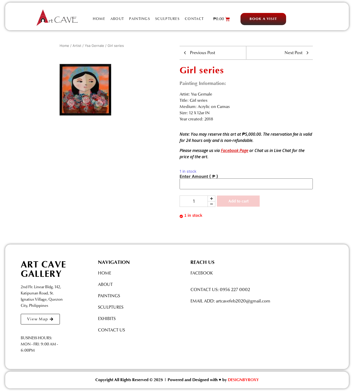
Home (99, 19)
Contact (194, 19)
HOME (104, 273)
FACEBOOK (201, 273)
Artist (77, 46)
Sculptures (167, 19)
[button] (263, 19)
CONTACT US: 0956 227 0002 (220, 289)
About (117, 19)
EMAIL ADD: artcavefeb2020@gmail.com (230, 301)
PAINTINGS (109, 296)
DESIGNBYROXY (243, 380)
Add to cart (238, 201)
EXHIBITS (107, 318)
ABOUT (105, 284)
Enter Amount (199, 176)
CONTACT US (111, 330)
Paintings (139, 19)
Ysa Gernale (94, 46)
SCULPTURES (110, 307)
